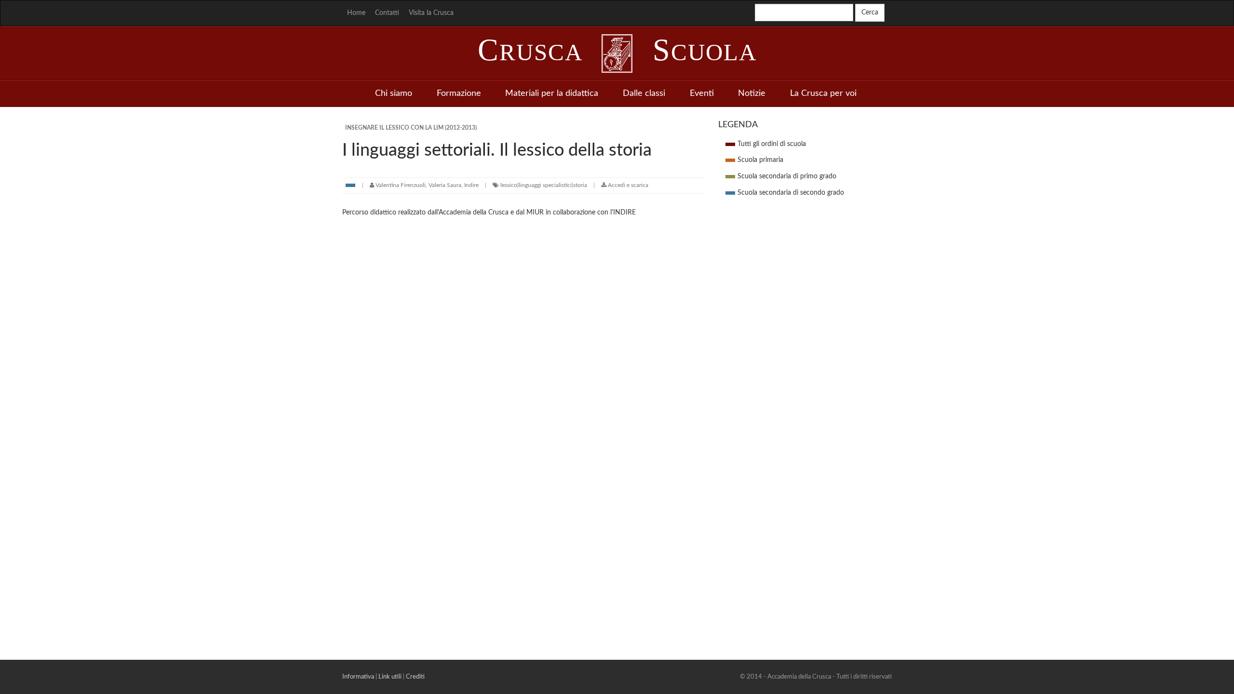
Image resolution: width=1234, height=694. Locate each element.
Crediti (415, 677)
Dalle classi (644, 93)
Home (356, 13)
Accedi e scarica (627, 185)
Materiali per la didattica (551, 93)
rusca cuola (617, 52)
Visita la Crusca (431, 13)
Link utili (390, 677)
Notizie (751, 93)
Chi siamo (393, 93)
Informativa (358, 677)
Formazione (459, 93)
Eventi (702, 93)
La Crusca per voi (823, 93)
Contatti (387, 13)
